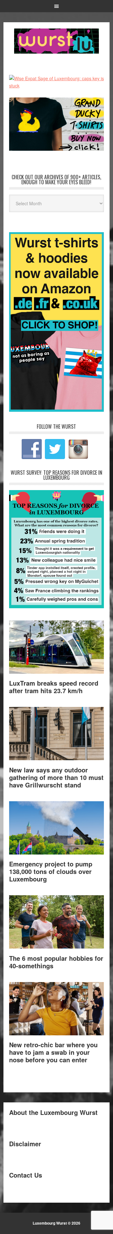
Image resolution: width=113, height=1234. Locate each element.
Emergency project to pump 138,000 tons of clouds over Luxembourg (50, 871)
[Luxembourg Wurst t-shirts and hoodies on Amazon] (56, 124)
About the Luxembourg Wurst (53, 1112)
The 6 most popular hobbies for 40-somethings (56, 962)
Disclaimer (25, 1143)
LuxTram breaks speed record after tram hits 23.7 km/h (53, 686)
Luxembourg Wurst (56, 41)
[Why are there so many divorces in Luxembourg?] (56, 606)
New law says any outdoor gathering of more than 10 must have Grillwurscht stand (56, 777)
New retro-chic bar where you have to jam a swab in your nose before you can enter (53, 1052)
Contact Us (25, 1174)
